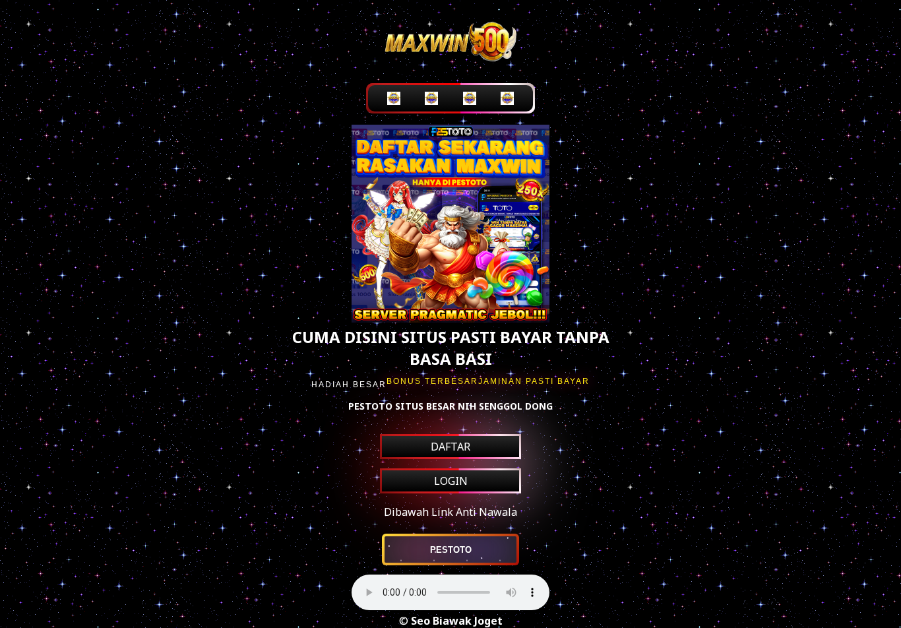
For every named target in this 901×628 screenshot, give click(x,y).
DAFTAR (450, 446)
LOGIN (451, 481)
